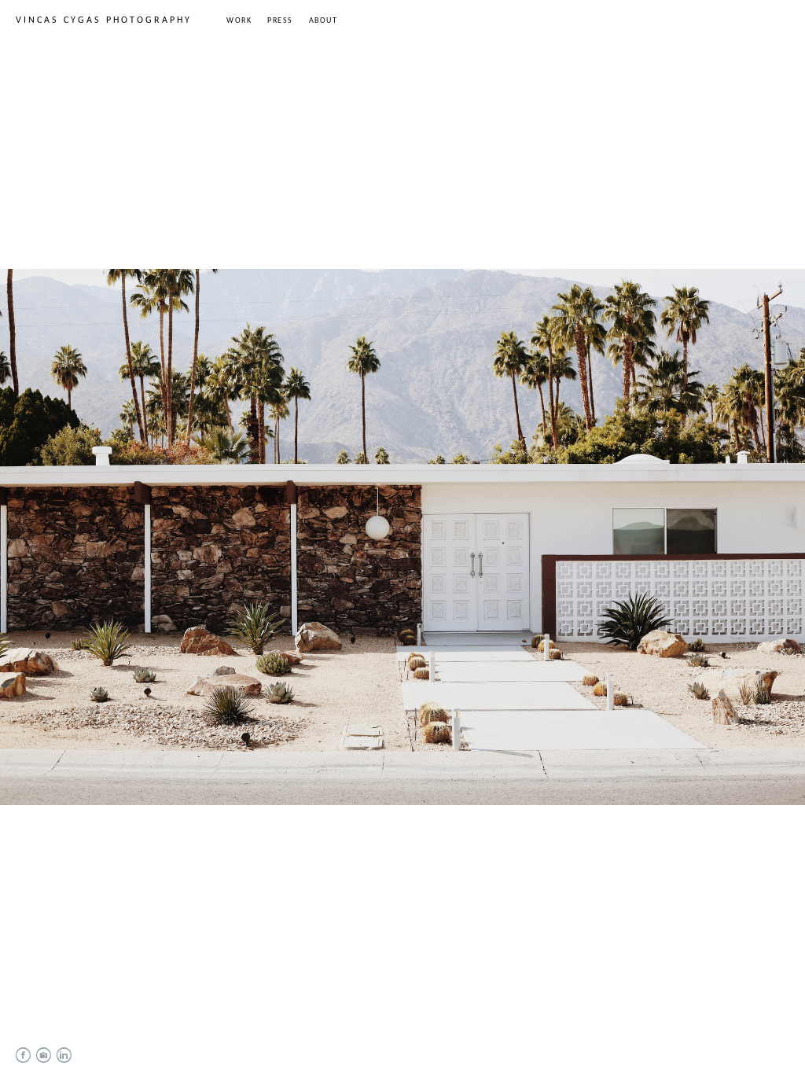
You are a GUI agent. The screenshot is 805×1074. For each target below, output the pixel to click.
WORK (239, 21)
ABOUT (323, 21)
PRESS (280, 21)
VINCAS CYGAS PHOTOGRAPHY (104, 20)
